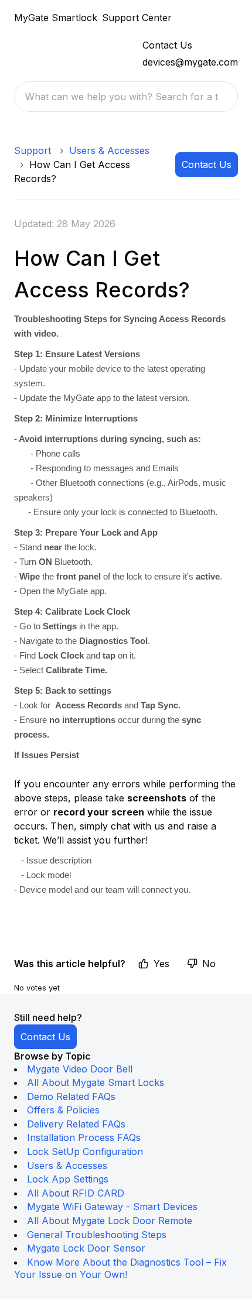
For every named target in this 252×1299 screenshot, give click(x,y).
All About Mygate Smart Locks (95, 1082)
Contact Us (206, 164)
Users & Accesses (109, 150)
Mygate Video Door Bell (79, 1069)
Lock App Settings (67, 1179)
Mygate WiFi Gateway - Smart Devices (112, 1206)
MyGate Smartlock (55, 17)
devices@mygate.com (190, 62)
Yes (161, 963)
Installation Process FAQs (84, 1137)
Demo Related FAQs (71, 1096)
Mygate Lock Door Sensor (86, 1248)
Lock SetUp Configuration (85, 1151)
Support (32, 150)
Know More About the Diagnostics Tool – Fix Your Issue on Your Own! (120, 1268)
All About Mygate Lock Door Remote (109, 1220)
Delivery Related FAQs (76, 1124)
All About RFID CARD (75, 1193)
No (209, 963)
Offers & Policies (63, 1110)
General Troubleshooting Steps (96, 1234)
